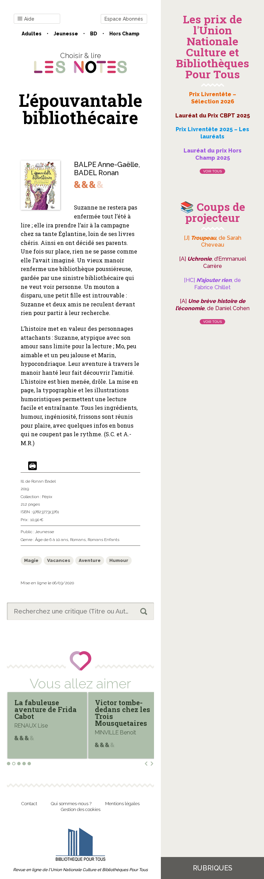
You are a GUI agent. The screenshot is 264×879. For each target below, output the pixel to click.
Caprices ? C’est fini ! (130, 706)
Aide (29, 19)
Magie (31, 560)
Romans (78, 539)
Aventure (90, 560)
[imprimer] (32, 466)
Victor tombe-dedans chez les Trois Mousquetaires (51, 713)
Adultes (32, 33)
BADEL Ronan (96, 173)
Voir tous (212, 171)
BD (93, 33)
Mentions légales (122, 803)
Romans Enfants (103, 539)
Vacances (58, 560)
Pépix (47, 496)
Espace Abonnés (123, 19)
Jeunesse (66, 33)
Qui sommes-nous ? (71, 803)
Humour (118, 560)
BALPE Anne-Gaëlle (106, 164)
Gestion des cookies (80, 809)
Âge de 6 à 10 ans (51, 539)
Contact (29, 803)
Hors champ (124, 33)
